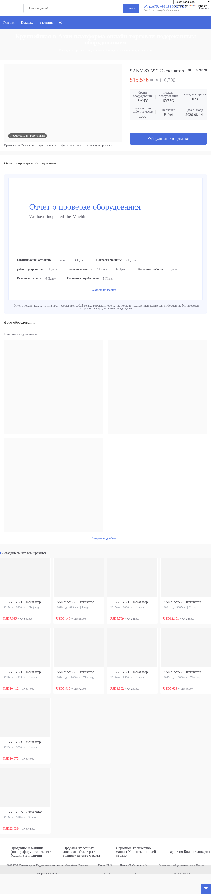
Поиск (131, 8)
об (60, 22)
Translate (201, 5)
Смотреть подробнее (103, 289)
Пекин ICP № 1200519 (105, 869)
